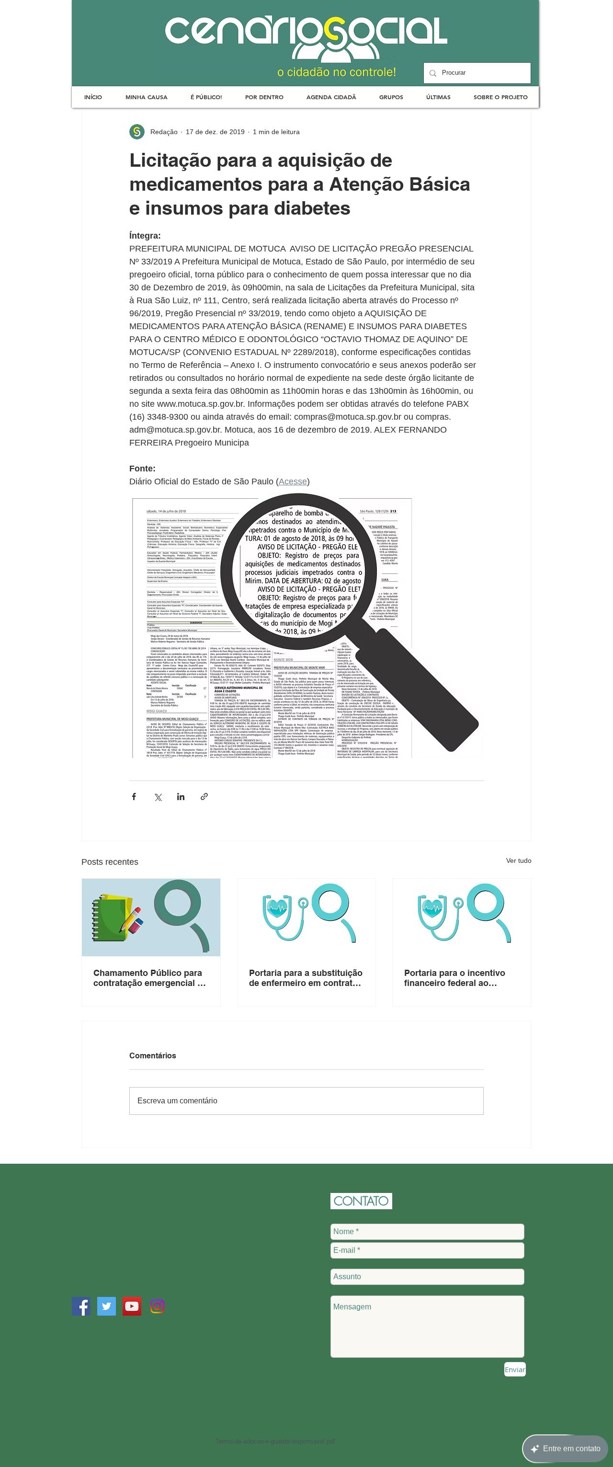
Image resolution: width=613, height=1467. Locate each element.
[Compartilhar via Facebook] (133, 796)
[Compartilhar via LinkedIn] (180, 796)
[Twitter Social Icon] (106, 1306)
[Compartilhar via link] (204, 796)
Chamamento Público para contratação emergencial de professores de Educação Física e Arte (150, 978)
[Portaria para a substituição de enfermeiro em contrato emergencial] (307, 917)
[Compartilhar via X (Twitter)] (157, 796)
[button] (146, 97)
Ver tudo (519, 860)
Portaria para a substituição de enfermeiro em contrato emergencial (306, 978)
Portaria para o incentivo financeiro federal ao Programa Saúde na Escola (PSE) (459, 978)
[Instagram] (157, 1306)
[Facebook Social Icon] (81, 1306)
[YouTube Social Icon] (132, 1306)
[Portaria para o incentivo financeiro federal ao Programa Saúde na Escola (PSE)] (462, 917)
